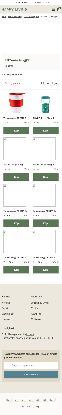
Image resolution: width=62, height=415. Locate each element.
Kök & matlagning (31, 16)
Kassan (6, 319)
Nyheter (6, 303)
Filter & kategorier (50, 83)
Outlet (5, 308)
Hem (4, 16)
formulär (30, 334)
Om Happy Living (40, 303)
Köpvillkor (36, 313)
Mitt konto (36, 319)
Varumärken (8, 313)
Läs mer (9, 66)
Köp (16, 130)
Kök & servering (15, 16)
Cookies (35, 308)
